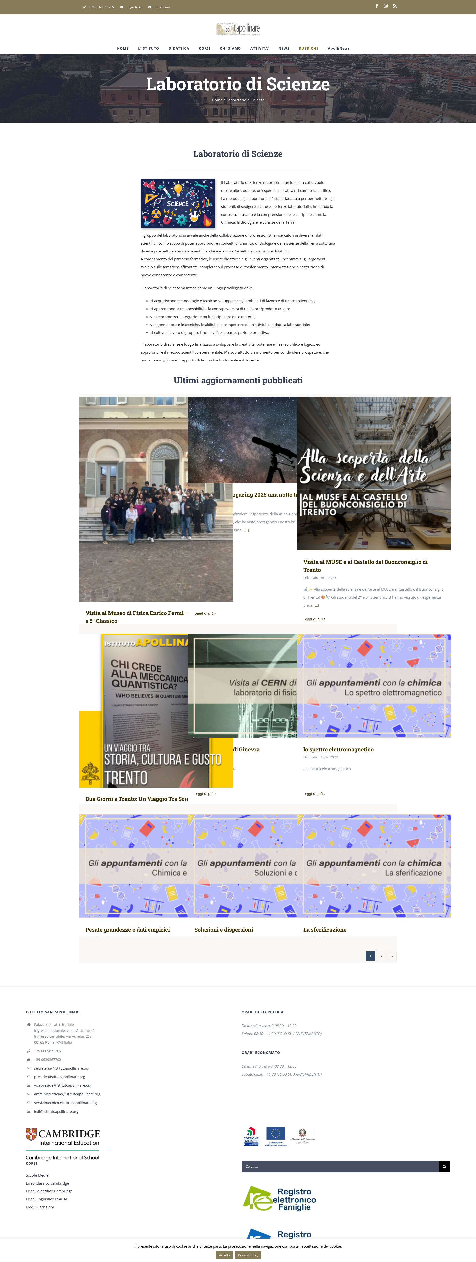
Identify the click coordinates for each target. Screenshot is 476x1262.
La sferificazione (374, 865)
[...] (246, 529)
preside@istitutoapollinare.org (59, 1076)
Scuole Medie (37, 1175)
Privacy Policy (248, 1255)
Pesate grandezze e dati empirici (156, 865)
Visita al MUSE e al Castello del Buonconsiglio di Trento (374, 473)
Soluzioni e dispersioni (265, 865)
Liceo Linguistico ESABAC (47, 1198)
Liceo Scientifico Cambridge (49, 1191)
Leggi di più (204, 613)
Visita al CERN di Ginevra (265, 685)
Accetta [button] (224, 1255)
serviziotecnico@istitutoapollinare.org (65, 1102)
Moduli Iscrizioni (40, 1206)
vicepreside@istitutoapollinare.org (62, 1085)
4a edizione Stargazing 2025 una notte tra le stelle (265, 439)
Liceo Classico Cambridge (47, 1183)
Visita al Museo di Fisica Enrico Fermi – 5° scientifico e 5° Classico (156, 499)
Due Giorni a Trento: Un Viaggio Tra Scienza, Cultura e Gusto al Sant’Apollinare (156, 710)
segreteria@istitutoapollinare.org (61, 1068)
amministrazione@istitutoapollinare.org (67, 1094)
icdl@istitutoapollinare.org (56, 1111)
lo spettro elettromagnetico (374, 685)
